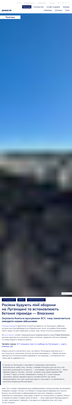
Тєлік (67, 10)
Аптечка (58, 10)
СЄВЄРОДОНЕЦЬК (36, 300)
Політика (27, 7)
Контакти (52, 3)
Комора (66, 7)
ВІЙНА (21, 300)
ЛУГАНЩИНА (9, 300)
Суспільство (39, 7)
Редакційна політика (29, 3)
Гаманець (48, 10)
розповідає (9, 335)
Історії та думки (53, 7)
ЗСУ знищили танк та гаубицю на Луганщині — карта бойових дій (34, 345)
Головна (19, 3)
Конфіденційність (42, 3)
